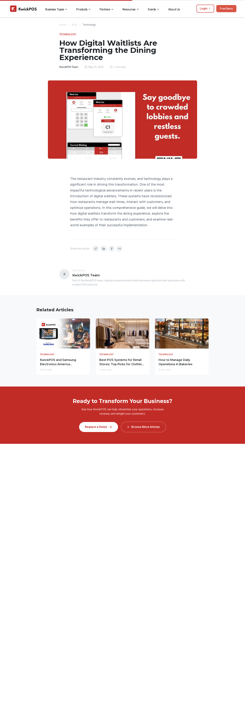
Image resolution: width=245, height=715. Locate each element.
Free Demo (226, 8)
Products (81, 9)
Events (152, 9)
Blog (74, 24)
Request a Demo (96, 427)
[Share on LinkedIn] (103, 248)
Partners (105, 9)
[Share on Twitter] (96, 248)
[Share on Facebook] (111, 248)
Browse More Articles (145, 427)
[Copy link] (119, 248)
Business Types (54, 9)
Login (203, 8)
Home (62, 24)
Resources (128, 9)
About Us (174, 9)
